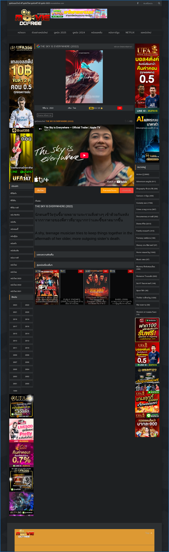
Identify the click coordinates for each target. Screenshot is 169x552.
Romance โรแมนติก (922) (146, 276)
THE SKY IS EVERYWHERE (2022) (59, 46)
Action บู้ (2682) (142, 174)
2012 (27, 340)
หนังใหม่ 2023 (16, 278)
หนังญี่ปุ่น (14, 236)
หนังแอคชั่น (96, 32)
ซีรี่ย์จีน (13, 200)
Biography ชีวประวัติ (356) (147, 188)
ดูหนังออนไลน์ (40, 121)
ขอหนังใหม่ (146, 32)
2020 (27, 312)
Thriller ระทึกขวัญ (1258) (146, 297)
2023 (15, 305)
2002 (27, 376)
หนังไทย (14, 272)
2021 (15, 312)
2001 (15, 383)
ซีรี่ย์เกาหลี (15, 207)
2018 (27, 319)
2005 (15, 369)
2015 (15, 333)
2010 (27, 348)
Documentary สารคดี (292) (147, 216)
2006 (27, 362)
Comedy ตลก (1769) (144, 203)
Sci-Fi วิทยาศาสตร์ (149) (146, 283)
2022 (27, 305)
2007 (15, 362)
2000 (27, 383)
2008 (27, 355)
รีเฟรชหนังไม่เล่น (109, 190)
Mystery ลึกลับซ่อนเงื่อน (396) (145, 267)
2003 (15, 376)
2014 (27, 333)
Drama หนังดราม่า (126, 47)
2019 (15, 319)
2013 (15, 340)
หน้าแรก (21, 32)
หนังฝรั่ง (14, 243)
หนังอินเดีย (15, 250)
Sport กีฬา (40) (142, 290)
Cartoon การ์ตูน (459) (145, 195)
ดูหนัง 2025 (60, 32)
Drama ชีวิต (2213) (143, 223)
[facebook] (138, 3)
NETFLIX (130, 32)
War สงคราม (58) (143, 305)
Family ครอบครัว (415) (145, 231)
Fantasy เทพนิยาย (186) (145, 238)
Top (147, 533)
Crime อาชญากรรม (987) (146, 209)
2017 (15, 326)
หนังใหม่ (14, 265)
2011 (15, 348)
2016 (27, 326)
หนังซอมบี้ (14, 229)
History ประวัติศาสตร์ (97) (146, 245)
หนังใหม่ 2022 (16, 285)
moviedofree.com (57, 3)
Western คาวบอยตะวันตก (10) (146, 313)
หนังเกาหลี (15, 257)
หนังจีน (13, 222)
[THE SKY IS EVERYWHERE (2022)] (38, 46)
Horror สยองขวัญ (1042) (146, 252)
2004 (27, 369)
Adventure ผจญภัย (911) (146, 181)
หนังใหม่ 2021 (16, 291)
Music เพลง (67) (142, 259)
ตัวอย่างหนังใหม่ (40, 32)
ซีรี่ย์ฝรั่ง (14, 193)
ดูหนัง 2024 (79, 32)
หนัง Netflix (15, 214)
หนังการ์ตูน (114, 32)
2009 (15, 355)
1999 (15, 390)
